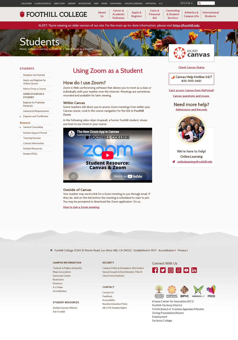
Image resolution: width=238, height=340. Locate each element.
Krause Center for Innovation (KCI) (173, 301)
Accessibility (108, 300)
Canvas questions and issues (191, 96)
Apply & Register (136, 14)
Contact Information (33, 143)
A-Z (160, 3)
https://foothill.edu (186, 25)
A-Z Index (58, 287)
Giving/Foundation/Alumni (168, 312)
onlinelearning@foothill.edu (194, 161)
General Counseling (33, 127)
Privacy (182, 250)
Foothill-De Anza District (167, 305)
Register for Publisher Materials (34, 104)
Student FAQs (30, 153)
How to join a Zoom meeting (81, 207)
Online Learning (134, 3)
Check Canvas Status (191, 67)
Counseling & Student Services (173, 14)
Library (72, 3)
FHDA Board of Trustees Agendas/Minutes (178, 309)
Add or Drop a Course (34, 88)
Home (23, 49)
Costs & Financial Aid (154, 14)
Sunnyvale (116, 3)
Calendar (26, 3)
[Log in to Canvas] (191, 53)
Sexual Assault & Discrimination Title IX (122, 271)
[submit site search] (199, 3)
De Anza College (162, 320)
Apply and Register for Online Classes (34, 82)
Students (57, 49)
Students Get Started (34, 75)
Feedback (107, 296)
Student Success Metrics (65, 307)
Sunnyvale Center (62, 275)
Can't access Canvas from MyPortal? (191, 90)
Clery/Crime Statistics (113, 275)
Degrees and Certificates (35, 116)
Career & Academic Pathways (119, 14)
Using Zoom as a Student (33, 96)
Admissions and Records (191, 109)
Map (96, 3)
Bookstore (85, 3)
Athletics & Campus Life (191, 14)
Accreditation (166, 250)
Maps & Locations (62, 271)
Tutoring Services (32, 138)
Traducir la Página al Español (67, 268)
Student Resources (32, 148)
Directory (59, 3)
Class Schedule (42, 3)
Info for (185, 3)
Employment (159, 316)
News (104, 3)
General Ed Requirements (36, 111)
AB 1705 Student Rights (114, 307)
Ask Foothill (59, 311)
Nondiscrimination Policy (115, 304)
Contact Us (108, 292)
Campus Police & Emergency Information (123, 268)
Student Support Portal (35, 132)
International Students (211, 14)
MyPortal (150, 3)
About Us (102, 14)
